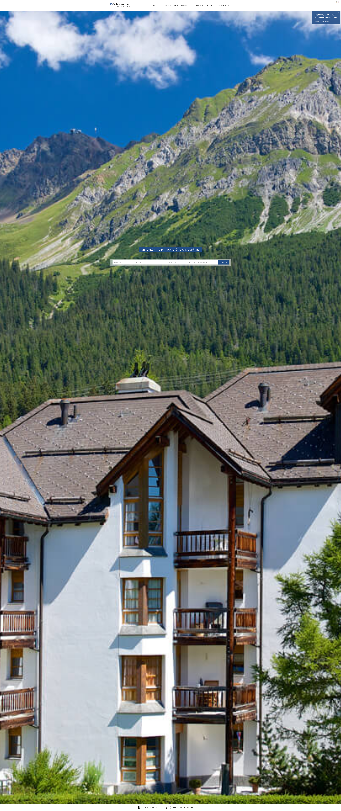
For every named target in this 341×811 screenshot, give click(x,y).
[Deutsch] (336, 2)
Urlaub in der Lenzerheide (204, 5)
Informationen (224, 5)
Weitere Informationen (323, 21)
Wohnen (156, 5)
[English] (338, 2)
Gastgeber (185, 5)
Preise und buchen (170, 5)
